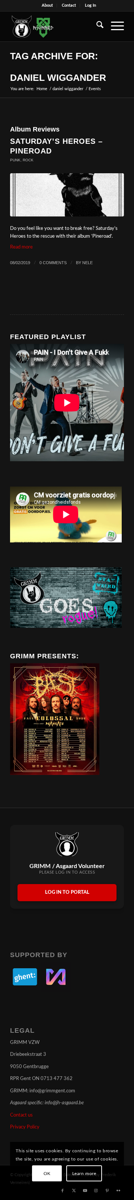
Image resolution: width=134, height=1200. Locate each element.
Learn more (84, 1173)
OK (47, 1173)
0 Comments (53, 262)
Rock (28, 160)
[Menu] (113, 26)
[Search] (96, 26)
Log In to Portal (67, 892)
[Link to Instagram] (96, 1190)
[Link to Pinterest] (107, 1190)
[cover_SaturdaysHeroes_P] (67, 194)
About (47, 5)
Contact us (21, 1115)
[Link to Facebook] (62, 1190)
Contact (69, 5)
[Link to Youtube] (84, 1190)
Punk (15, 160)
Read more (21, 247)
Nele (87, 262)
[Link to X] (73, 1190)
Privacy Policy (24, 1127)
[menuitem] (47, 5)
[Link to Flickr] (118, 1190)
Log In (90, 5)
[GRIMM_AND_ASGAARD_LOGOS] (55, 26)
